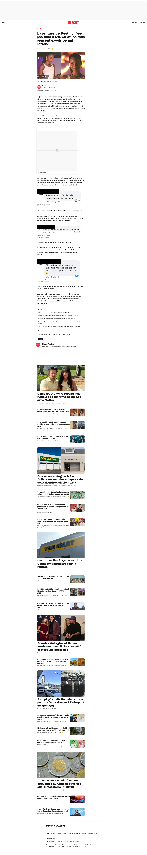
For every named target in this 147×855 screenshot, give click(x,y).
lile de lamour (43, 334)
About (47, 833)
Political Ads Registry (81, 836)
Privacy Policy (91, 836)
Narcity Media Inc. (62, 830)
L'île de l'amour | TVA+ (42, 78)
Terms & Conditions (50, 838)
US (56, 841)
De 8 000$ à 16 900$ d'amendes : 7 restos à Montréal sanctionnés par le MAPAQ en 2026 (53, 591)
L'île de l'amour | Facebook (43, 205)
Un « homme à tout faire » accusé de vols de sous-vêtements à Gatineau (53, 797)
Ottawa (64, 844)
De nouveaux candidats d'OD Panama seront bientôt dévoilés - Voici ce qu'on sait (53, 410)
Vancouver (70, 844)
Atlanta (75, 846)
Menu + (4, 22)
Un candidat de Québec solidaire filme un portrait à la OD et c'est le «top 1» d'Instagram (52, 742)
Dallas (58, 846)
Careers (64, 833)
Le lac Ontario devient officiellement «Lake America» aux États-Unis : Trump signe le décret (53, 717)
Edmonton (82, 844)
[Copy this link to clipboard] (56, 81)
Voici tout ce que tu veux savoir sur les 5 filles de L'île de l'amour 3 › (54, 312)
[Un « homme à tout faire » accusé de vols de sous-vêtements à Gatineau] (77, 799)
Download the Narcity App (74, 833)
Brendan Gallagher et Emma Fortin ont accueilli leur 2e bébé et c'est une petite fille (59, 646)
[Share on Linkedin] (48, 81)
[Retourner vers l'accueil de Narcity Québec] (73, 22)
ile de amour (53, 334)
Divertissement (42, 29)
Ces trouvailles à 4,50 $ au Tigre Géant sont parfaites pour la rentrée (59, 563)
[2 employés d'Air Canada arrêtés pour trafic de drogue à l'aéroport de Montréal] (61, 683)
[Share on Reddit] (45, 81)
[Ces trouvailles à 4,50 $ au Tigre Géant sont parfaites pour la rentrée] (61, 545)
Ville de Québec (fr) (91, 844)
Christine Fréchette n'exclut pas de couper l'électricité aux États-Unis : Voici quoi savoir (53, 605)
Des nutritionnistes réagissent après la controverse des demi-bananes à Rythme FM (52, 521)
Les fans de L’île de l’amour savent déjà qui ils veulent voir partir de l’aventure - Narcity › (59, 326)
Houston (85, 846)
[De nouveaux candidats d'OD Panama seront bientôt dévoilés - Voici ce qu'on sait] (77, 412)
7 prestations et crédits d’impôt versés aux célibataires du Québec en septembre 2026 (53, 493)
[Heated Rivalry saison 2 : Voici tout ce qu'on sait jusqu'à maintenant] (77, 439)
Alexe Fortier (45, 86)
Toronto (51, 844)
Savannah (69, 846)
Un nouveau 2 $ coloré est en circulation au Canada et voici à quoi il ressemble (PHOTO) (59, 783)
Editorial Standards (62, 836)
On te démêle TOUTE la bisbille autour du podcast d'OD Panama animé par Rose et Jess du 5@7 (52, 506)
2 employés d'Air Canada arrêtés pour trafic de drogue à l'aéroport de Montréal (60, 702)
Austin (79, 846)
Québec (61, 841)
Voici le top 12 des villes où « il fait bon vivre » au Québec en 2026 (53, 577)
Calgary (76, 844)
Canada (52, 841)
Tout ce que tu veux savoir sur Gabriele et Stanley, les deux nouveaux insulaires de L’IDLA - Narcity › (60, 322)
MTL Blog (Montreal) (74, 841)
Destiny (52, 108)
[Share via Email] (53, 81)
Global (66, 841)
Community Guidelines (51, 836)
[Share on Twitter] (50, 81)
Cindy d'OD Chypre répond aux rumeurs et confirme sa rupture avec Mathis (59, 396)
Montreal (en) (52, 846)
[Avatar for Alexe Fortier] (38, 345)
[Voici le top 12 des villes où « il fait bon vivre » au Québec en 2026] (77, 579)
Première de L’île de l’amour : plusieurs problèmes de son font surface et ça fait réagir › (59, 315)
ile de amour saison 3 (65, 334)
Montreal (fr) (57, 844)
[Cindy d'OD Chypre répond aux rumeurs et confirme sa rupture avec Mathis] (61, 378)
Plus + (40, 339)
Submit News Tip (93, 833)
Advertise (53, 833)
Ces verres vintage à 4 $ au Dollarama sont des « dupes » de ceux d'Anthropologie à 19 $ (60, 479)
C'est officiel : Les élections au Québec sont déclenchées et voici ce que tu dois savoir (53, 810)
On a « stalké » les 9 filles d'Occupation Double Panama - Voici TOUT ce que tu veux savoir (53, 424)
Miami (63, 846)
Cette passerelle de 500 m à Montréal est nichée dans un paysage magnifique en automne (52, 661)
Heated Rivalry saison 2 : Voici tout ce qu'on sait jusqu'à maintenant (53, 437)
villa (44, 110)
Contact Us (84, 833)
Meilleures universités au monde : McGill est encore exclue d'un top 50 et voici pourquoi (53, 729)
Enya (44, 101)
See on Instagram (42, 172)
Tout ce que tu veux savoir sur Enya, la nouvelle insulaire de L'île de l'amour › (56, 318)
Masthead (71, 836)
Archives (59, 833)
